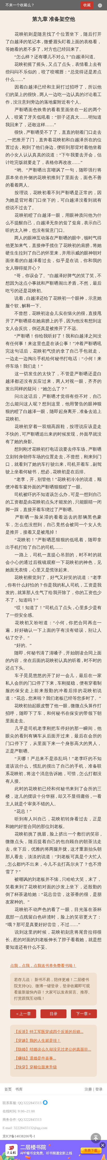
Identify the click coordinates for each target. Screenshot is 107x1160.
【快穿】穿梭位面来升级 (35, 1067)
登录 (99, 1089)
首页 (8, 1089)
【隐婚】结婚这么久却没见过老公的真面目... (52, 1049)
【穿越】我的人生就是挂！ (37, 1040)
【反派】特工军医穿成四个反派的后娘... (48, 1032)
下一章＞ (84, 1014)
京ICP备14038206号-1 (19, 1136)
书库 (19, 1089)
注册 (88, 1089)
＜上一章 (23, 1014)
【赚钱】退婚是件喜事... (35, 1058)
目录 (53, 1014)
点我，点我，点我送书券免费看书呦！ (43, 966)
